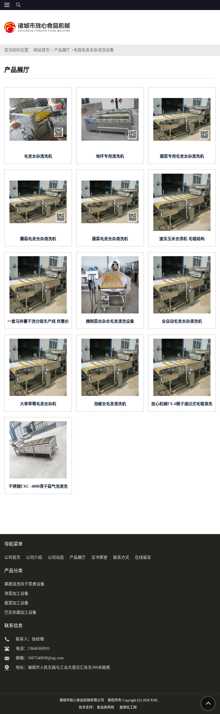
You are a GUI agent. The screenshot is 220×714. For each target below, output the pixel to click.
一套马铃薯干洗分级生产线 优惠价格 (38, 322)
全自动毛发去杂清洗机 (182, 321)
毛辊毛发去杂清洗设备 (94, 50)
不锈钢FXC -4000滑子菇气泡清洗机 (38, 487)
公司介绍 (34, 557)
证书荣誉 (99, 557)
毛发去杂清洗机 (38, 156)
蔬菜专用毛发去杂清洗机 (182, 156)
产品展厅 (62, 50)
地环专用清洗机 (110, 156)
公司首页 (12, 557)
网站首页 (42, 50)
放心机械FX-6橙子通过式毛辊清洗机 (181, 405)
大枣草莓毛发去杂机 (38, 404)
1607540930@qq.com (46, 658)
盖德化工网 (128, 707)
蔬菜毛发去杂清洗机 (110, 239)
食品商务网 (105, 707)
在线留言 (143, 557)
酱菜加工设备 (16, 603)
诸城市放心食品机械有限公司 (81, 700)
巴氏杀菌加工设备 (20, 612)
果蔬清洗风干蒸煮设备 (24, 584)
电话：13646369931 (33, 648)
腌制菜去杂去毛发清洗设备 (110, 321)
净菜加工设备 (16, 593)
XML (154, 700)
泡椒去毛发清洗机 (110, 404)
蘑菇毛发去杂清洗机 (38, 239)
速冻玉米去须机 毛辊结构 (182, 239)
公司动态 (56, 557)
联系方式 (121, 557)
